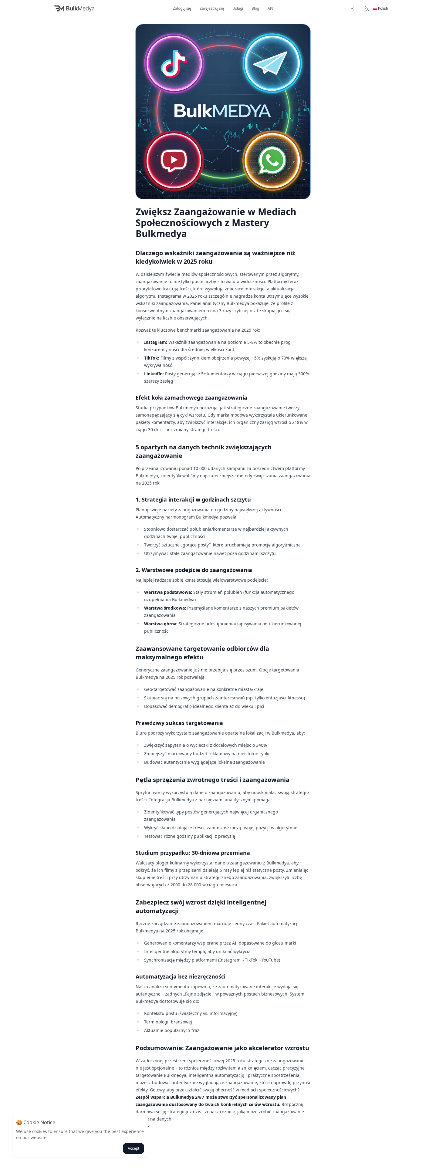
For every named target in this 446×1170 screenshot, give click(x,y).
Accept (133, 1148)
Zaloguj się (182, 8)
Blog (255, 8)
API (270, 8)
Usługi (237, 8)
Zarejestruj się (212, 8)
